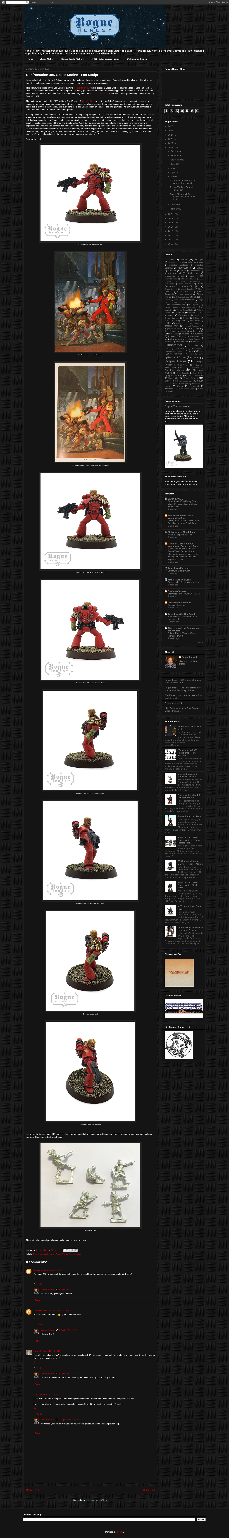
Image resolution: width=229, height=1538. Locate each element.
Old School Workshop (179, 602)
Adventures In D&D (174, 703)
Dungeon (193, 302)
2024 (171, 135)
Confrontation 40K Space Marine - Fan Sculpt (182, 181)
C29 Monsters (194, 281)
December (176, 151)
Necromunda (182, 342)
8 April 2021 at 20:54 (49, 1394)
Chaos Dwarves (171, 289)
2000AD (184, 259)
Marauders (194, 336)
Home (30, 59)
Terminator (196, 383)
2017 (171, 227)
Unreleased (194, 386)
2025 (171, 130)
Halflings (196, 318)
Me (166, 339)
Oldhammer (49, 1254)
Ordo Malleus (181, 348)
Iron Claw (194, 328)
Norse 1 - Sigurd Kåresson (180, 535)
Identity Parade (193, 323)
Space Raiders (171, 381)
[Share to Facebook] (73, 1250)
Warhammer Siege (186, 389)
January (175, 209)
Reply (36, 1278)
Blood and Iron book (99, 93)
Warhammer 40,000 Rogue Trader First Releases (187, 753)
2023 (171, 139)
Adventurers (184, 267)
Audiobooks (193, 273)
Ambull (183, 271)
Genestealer (183, 315)
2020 (171, 214)
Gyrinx (185, 318)
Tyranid (168, 386)
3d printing (172, 262)
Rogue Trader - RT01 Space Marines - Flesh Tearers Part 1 (189, 840)
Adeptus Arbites (195, 262)
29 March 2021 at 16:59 (49, 1351)
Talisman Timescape (177, 383)
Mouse (36, 1270)
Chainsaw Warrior (186, 284)
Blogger (120, 1532)
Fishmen (180, 313)
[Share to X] (70, 1250)
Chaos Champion (190, 286)
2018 (171, 222)
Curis (36, 1394)
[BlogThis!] (67, 1250)
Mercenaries (177, 339)
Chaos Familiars (187, 289)
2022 (171, 143)
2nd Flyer (198, 260)
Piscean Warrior (176, 354)
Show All (200, 643)
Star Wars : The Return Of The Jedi (184, 594)
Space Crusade (183, 373)
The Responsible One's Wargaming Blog (180, 516)
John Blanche (171, 331)
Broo (192, 276)
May (173, 168)
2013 (171, 244)
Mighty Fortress (194, 339)
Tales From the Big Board (181, 614)
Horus (178, 323)
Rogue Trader (62, 1254)
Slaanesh (195, 367)
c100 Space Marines (188, 279)
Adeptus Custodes (178, 265)
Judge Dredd (196, 331)
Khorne (185, 333)
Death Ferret (179, 300)
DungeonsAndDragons (175, 305)
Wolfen (200, 389)
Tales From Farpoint (178, 568)
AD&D (182, 262)
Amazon (172, 271)
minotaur (168, 342)
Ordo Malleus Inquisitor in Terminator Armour (190, 928)
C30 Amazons (170, 284)
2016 (171, 231)
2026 (171, 126)
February (175, 204)
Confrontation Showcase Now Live (183, 582)
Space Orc (173, 378)
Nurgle (196, 342)
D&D (194, 297)
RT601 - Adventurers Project (105, 59)
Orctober (168, 349)
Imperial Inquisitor (174, 328)
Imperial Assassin (192, 326)
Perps (200, 351)
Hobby (167, 323)
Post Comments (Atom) (96, 1500)
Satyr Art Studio (88, 101)
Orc (196, 345)
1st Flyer (169, 259)
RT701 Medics (182, 365)
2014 (171, 239)
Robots (196, 357)
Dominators (175, 302)
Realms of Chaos (177, 591)
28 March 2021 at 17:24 (51, 1270)
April (173, 172)
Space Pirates (191, 378)
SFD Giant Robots (175, 367)
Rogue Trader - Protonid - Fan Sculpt (183, 188)
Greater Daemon (171, 318)
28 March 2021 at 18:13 (59, 1310)
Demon (190, 300)
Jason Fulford (48, 1289)
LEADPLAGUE (175, 499)
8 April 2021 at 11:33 (68, 1373)
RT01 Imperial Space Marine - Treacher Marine (190, 862)
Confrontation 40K (82, 88)
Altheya (200, 268)
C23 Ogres (180, 281)
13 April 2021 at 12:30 (69, 1420)
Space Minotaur (195, 376)
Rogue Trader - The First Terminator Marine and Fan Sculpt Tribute (182, 689)
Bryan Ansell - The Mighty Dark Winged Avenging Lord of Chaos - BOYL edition (183, 504)
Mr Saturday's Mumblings (181, 532)
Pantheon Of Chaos (174, 351)
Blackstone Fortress (174, 276)
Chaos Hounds (184, 292)
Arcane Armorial (173, 273)
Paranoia (189, 351)
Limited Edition (175, 336)
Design (200, 300)
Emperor (195, 305)
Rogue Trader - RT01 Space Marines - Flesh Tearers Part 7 (184, 681)
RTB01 (196, 365)
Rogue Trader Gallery (72, 59)
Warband (169, 388)
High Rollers (195, 321)
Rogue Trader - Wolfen (178, 406)
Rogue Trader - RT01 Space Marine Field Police (188, 885)
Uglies (180, 386)
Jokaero (184, 331)
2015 (171, 235)
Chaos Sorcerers (185, 294)
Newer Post (32, 1490)
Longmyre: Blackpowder (179, 571)
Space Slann (188, 381)
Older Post (149, 1490)
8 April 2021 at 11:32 (68, 1289)
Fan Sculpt (38, 1254)
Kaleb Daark (174, 334)
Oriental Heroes (197, 349)
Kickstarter (198, 334)
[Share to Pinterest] (76, 1250)
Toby (35, 1351)
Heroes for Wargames (175, 321)
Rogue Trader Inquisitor (189, 816)
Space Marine (75, 1254)
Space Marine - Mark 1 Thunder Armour (189, 796)
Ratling (200, 354)
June (173, 164)
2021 (171, 147)
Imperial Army (171, 326)
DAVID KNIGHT (40, 1310)
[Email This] (64, 1250)
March (174, 176)
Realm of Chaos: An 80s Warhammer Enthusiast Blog (183, 544)
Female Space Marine (185, 310)
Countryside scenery (177, 605)
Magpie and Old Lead (179, 579)
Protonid (191, 354)
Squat (200, 380)
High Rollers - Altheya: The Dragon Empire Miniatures (182, 709)
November (176, 155)
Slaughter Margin (174, 370)
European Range (188, 307)
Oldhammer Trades (137, 59)
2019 (171, 218)
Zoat (169, 391)
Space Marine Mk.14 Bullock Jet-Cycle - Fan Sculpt (182, 197)
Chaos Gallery (47, 59)
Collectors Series (182, 297)
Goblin (197, 315)
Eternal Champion (171, 307)
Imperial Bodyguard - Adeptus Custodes (188, 775)
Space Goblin (198, 373)
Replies (40, 1284)
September (176, 159)
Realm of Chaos (176, 357)
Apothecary (195, 271)
